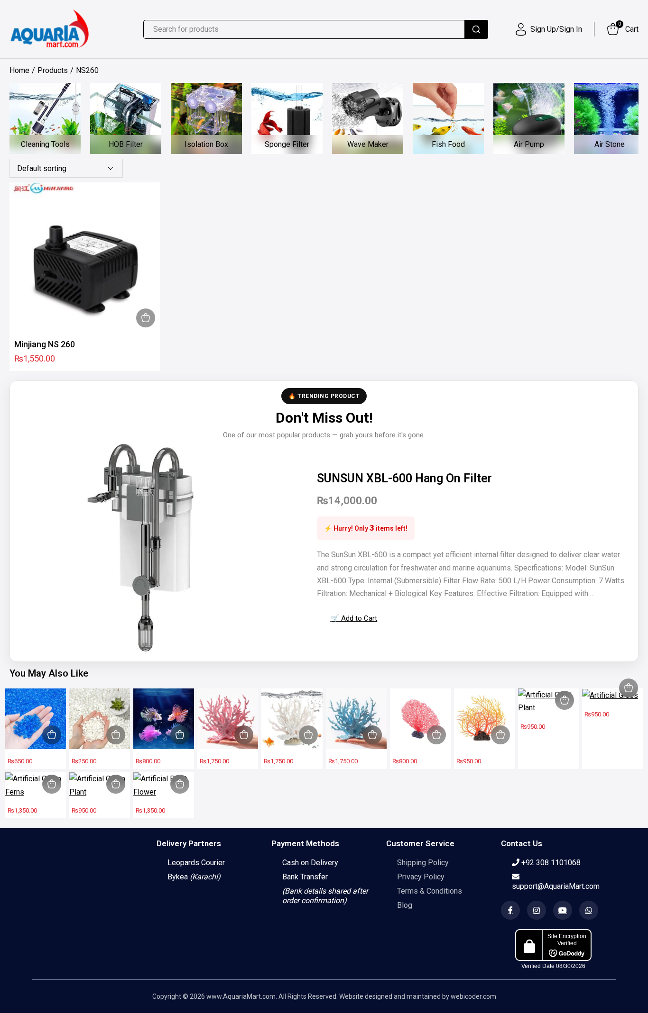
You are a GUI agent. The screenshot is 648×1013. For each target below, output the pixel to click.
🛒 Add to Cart (353, 618)
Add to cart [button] (145, 317)
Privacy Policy (420, 876)
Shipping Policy (423, 862)
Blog (404, 905)
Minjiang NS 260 (44, 344)
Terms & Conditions (429, 890)
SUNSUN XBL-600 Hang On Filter (404, 478)
